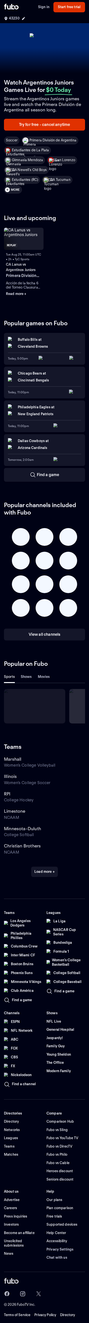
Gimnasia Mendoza (27, 160)
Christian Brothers (22, 845)
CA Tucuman (60, 180)
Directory (67, 1315)
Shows (26, 677)
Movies (44, 677)
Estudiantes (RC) (25, 180)
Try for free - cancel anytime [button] (44, 124)
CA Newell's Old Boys (29, 170)
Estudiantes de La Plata (30, 150)
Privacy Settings (59, 1249)
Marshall (12, 759)
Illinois (10, 776)
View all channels (45, 634)
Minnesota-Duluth (22, 828)
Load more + (44, 872)
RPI (7, 793)
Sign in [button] (43, 7)
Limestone (14, 811)
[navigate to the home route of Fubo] (11, 7)
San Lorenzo (65, 160)
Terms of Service (17, 1315)
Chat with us (56, 1257)
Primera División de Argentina (52, 140)
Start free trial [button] (69, 7)
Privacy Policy (45, 1315)
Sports (9, 677)
